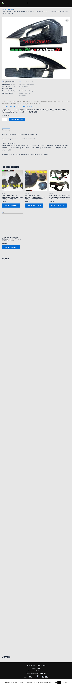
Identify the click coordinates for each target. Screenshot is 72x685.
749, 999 (8, 363)
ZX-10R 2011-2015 (11, 486)
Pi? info (64, 682)
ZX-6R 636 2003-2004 (12, 500)
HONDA (6, 387)
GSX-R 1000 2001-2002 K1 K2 (14, 556)
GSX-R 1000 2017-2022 (12, 571)
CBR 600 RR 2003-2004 (12, 418)
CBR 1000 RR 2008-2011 (13, 404)
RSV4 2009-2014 (10, 286)
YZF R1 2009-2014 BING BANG (15, 631)
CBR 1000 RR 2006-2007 (13, 401)
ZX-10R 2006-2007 (11, 480)
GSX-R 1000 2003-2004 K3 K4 (15, 559)
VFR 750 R (8, 445)
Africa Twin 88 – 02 (11, 389)
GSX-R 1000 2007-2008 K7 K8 (14, 565)
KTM (4, 509)
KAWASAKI (7, 451)
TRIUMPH (6, 592)
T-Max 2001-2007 (10, 617)
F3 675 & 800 (9, 533)
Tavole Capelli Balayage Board (14, 522)
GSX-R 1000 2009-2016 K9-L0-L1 (15, 568)
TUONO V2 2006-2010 (12, 303)
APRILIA (6, 263)
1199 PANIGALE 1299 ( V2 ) (13, 357)
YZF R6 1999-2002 (11, 640)
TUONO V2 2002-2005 (12, 300)
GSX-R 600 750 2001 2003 (13, 574)
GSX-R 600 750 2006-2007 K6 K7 (16, 580)
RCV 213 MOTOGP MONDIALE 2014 (16, 442)
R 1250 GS (8, 328)
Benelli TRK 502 (9, 317)
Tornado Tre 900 (10, 320)
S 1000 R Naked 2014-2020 (14, 334)
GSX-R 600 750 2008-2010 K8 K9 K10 (17, 583)
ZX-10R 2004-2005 (11, 477)
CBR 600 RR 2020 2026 (12, 430)
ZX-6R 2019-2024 (10, 497)
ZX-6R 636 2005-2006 (12, 503)
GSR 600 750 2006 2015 (12, 550)
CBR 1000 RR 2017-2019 (13, 410)
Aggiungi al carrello (17, 119)
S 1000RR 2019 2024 (11, 352)
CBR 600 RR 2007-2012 (12, 424)
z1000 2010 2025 (10, 462)
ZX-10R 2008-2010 (11, 483)
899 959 (7, 372)
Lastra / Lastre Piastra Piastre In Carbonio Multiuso (20, 519)
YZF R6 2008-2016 (11, 649)
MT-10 (7, 611)
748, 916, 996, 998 (11, 360)
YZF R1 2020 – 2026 (11, 637)
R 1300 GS (8, 331)
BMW (5, 323)
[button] (67, 20)
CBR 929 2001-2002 (11, 433)
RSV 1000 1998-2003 (12, 280)
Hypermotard (9, 375)
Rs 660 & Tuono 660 (11, 271)
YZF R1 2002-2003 (11, 623)
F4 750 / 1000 (9, 536)
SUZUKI (6, 545)
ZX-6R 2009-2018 (11, 495)
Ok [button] (59, 682)
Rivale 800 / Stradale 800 (13, 539)
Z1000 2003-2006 (11, 456)
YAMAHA (6, 600)
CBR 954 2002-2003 (11, 436)
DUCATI (6, 355)
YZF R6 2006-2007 (11, 646)
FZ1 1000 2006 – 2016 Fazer (14, 602)
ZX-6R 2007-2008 (11, 492)
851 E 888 (8, 369)
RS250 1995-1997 (11, 274)
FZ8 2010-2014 (9, 605)
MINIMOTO (6, 525)
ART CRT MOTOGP (11, 265)
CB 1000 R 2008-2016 (12, 395)
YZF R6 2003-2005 (11, 643)
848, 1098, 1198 (10, 366)
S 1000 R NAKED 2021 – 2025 (14, 337)
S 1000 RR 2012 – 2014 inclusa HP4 (16, 343)
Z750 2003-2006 (10, 465)
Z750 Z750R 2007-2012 (12, 468)
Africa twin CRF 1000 (11, 392)
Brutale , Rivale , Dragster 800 (14, 530)
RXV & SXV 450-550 (11, 295)
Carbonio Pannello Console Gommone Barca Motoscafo (21, 517)
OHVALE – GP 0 (8, 542)
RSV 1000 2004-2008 (12, 283)
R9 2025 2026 (9, 614)
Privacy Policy (36, 668)
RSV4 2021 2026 (10, 292)
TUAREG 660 (9, 298)
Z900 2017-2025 (10, 474)
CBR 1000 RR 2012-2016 (13, 407)
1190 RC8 (8, 511)
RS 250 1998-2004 (11, 268)
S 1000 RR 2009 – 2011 (12, 340)
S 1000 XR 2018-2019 (11, 349)
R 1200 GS (8, 325)
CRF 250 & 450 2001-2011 (13, 439)
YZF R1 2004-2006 (11, 626)
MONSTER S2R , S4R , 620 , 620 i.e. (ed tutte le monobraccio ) (24, 381)
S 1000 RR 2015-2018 (12, 346)
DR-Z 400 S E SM (10, 547)
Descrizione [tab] (6, 130)
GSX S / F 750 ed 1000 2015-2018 (15, 553)
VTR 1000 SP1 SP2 (10, 448)
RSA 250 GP (9, 277)
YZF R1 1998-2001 (11, 620)
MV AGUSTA (7, 528)
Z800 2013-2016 (10, 471)
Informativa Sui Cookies (36, 671)
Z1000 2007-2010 (10, 459)
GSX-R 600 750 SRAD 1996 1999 (15, 589)
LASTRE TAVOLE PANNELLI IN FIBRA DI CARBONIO (19, 514)
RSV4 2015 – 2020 (11, 289)
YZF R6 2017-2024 (11, 652)
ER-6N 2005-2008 (10, 453)
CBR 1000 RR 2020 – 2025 (13, 412)
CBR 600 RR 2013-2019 (12, 427)
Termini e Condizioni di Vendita (36, 673)
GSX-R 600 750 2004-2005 (14, 577)
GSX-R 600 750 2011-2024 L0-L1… (16, 586)
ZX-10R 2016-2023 (11, 489)
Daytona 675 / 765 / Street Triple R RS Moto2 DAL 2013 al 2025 (25, 594)
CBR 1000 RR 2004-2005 (13, 398)
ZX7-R (7, 506)
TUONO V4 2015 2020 (12, 309)
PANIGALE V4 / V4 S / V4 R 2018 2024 (16, 384)
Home (3, 101)
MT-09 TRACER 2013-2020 (13, 608)
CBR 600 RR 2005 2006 (12, 421)
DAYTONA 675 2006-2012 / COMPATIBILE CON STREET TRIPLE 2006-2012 (28, 597)
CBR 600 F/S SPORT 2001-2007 (15, 415)
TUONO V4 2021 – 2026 (12, 312)
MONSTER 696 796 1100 (12, 378)
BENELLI (6, 315)
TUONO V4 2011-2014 (12, 306)
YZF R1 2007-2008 (11, 629)
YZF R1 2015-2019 (11, 634)
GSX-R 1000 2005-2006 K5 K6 (15, 562)
